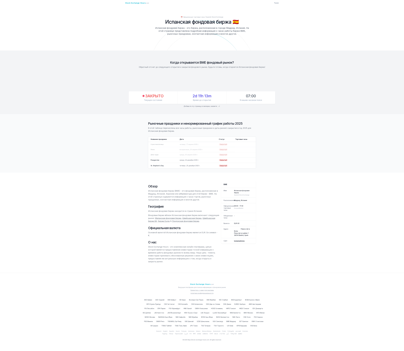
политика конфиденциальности (202, 293)
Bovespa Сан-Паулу (196, 300)
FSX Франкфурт (174, 308)
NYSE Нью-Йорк (207, 317)
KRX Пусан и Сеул (190, 313)
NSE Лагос (236, 317)
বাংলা (190, 333)
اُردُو (228, 333)
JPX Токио (194, 326)
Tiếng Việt (233, 333)
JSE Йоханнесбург (174, 313)
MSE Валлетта (235, 313)
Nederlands (216, 331)
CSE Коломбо (183, 304)
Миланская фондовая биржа (168, 218)
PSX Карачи (258, 317)
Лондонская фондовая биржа (185, 221)
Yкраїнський (179, 333)
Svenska (245, 331)
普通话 (240, 333)
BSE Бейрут (172, 300)
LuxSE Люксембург (220, 313)
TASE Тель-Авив (181, 326)
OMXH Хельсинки (201, 308)
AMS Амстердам (255, 304)
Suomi (178, 331)
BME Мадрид (231, 321)
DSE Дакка (227, 304)
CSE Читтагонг (169, 304)
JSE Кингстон (159, 313)
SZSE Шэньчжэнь (203, 321)
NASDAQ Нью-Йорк (165, 317)
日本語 (199, 333)
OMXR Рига (160, 321)
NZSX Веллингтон (222, 317)
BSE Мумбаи (211, 300)
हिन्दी (194, 333)
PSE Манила (148, 321)
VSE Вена (253, 326)
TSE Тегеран (205, 326)
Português (231, 331)
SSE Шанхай (189, 321)
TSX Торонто (219, 326)
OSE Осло (247, 317)
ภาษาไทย (222, 333)
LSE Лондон (205, 313)
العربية (186, 333)
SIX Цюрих (154, 326)
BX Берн (183, 300)
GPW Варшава (242, 326)
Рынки (276, 3)
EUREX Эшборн (239, 304)
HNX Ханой (188, 308)
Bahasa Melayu (206, 331)
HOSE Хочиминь (217, 308)
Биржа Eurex (164, 221)
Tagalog (164, 333)
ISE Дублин (147, 313)
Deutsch (158, 331)
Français (184, 331)
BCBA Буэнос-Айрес (252, 300)
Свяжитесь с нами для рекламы (202, 290)
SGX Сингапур (218, 321)
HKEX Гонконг (244, 308)
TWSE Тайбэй (166, 326)
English (165, 331)
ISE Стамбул (223, 300)
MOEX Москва (150, 317)
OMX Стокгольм (257, 321)
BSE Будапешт (236, 300)
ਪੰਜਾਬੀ (211, 333)
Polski (224, 331)
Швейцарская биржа (191, 218)
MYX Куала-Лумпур (154, 304)
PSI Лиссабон (149, 308)
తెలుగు (216, 333)
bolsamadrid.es (239, 241)
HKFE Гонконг (231, 308)
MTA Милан (260, 313)
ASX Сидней (159, 300)
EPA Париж (161, 308)
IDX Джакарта (258, 308)
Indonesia (191, 331)
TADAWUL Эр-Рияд (174, 321)
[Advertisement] (202, 80)
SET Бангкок (243, 321)
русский (238, 331)
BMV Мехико (248, 313)
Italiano (198, 331)
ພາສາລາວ (205, 333)
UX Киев (230, 326)
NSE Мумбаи (193, 317)
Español (171, 331)
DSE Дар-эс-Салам (213, 304)
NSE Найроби (180, 317)
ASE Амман (148, 300)
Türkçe (171, 333)
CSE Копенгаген (197, 304)
